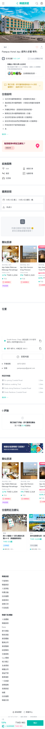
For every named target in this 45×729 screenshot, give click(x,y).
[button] (22, 85)
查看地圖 (25, 356)
